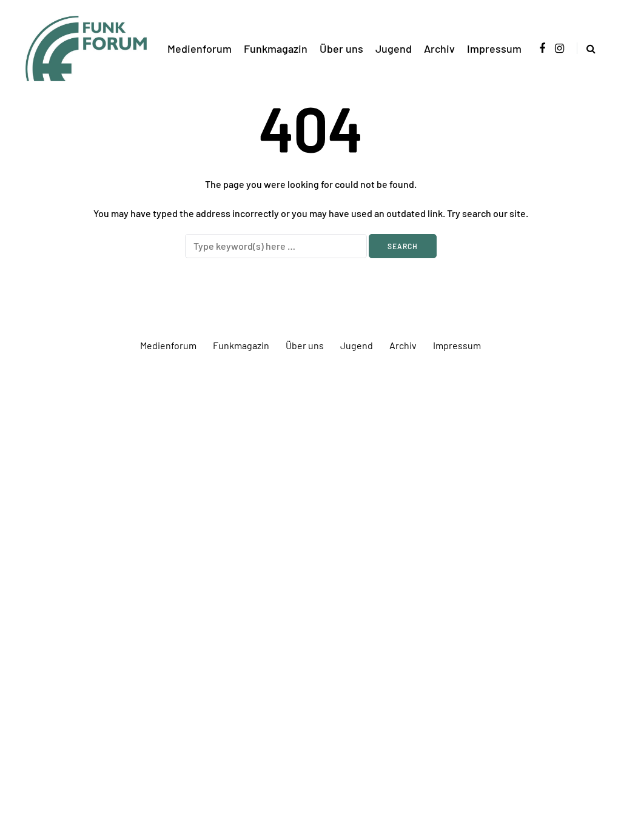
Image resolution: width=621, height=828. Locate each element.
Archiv (439, 48)
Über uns (341, 48)
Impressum (494, 48)
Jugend (393, 48)
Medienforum (199, 48)
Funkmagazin (275, 48)
